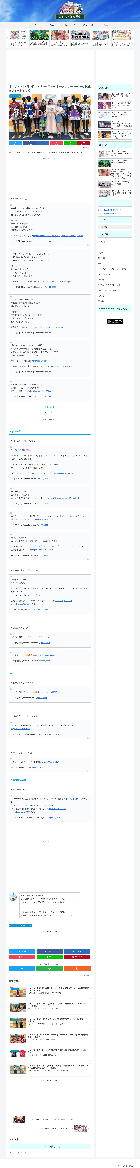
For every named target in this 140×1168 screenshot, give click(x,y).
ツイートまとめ (26, 925)
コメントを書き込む (49, 1146)
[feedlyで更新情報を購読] (49, 968)
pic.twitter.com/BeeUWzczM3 (42, 519)
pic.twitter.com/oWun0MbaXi (40, 391)
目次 (47, 406)
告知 (100, 263)
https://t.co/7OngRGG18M (49, 761)
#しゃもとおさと (23, 519)
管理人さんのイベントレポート (111, 284)
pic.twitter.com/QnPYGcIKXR (23, 603)
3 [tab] (73, 49)
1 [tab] (67, 49)
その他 (101, 295)
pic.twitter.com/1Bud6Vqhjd (60, 281)
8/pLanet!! (48, 412)
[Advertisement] (50, 66)
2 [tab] (70, 49)
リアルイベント (14, 925)
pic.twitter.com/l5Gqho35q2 (71, 235)
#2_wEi (66, 546)
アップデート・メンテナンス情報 (112, 268)
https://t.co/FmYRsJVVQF (42, 549)
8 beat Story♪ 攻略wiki (107, 213)
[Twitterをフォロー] (22, 968)
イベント (102, 242)
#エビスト (56, 235)
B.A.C (47, 416)
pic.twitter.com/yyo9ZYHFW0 (23, 812)
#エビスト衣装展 (18, 450)
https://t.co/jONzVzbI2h (20, 728)
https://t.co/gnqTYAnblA (37, 360)
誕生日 (101, 279)
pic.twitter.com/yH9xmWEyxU (60, 366)
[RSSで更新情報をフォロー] (77, 968)
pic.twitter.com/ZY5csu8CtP (68, 498)
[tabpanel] (19, 38)
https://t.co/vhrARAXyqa (45, 655)
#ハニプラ (48, 473)
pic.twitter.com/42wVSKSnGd (65, 473)
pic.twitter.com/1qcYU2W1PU (57, 327)
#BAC (78, 546)
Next (133, 38)
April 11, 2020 (50, 241)
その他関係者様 (50, 419)
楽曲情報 (102, 258)
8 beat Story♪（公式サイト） (110, 209)
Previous (7, 38)
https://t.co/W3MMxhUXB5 (29, 281)
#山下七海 (74, 798)
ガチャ (101, 247)
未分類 (101, 301)
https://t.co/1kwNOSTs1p (50, 692)
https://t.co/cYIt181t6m (42, 235)
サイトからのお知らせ (107, 290)
